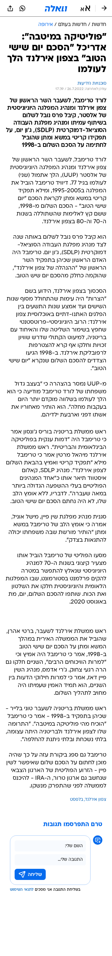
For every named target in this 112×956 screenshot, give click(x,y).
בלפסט (76, 800)
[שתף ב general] (10, 8)
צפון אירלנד (95, 800)
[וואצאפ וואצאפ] (22, 8)
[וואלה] (56, 8)
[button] (85, 8)
